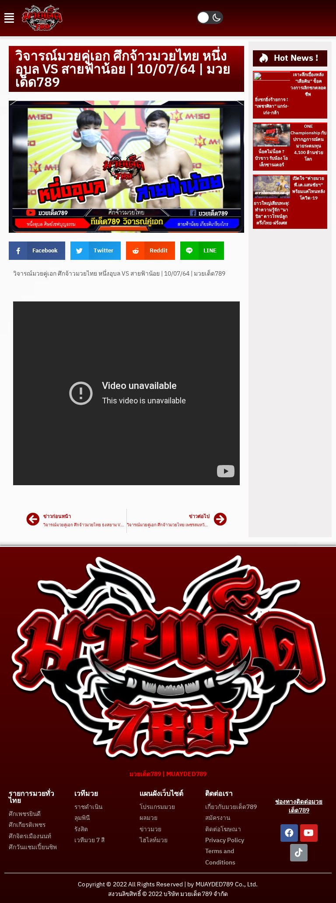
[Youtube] (309, 833)
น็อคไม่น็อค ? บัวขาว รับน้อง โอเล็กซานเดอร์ (271, 158)
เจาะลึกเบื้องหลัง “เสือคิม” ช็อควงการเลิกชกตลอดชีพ (308, 84)
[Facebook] (289, 833)
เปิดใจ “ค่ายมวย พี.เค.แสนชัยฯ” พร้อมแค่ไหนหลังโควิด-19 (308, 188)
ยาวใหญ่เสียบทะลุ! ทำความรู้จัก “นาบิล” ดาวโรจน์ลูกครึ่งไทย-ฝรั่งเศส (271, 213)
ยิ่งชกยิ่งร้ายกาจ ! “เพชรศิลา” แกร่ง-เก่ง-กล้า (272, 106)
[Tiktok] (299, 852)
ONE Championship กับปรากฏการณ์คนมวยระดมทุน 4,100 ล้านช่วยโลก (308, 143)
